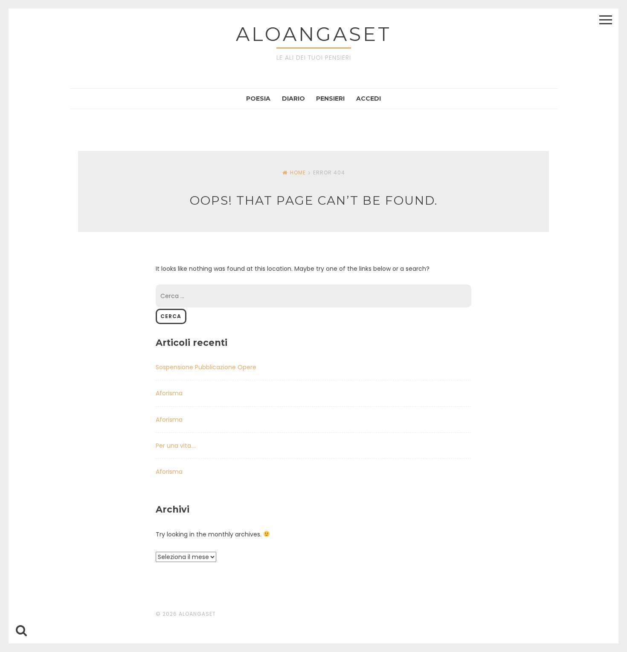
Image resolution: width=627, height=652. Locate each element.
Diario (293, 98)
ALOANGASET (314, 34)
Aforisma (169, 393)
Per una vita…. (176, 445)
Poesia (258, 98)
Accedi (368, 98)
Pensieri (330, 98)
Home (298, 172)
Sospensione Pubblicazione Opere (206, 367)
